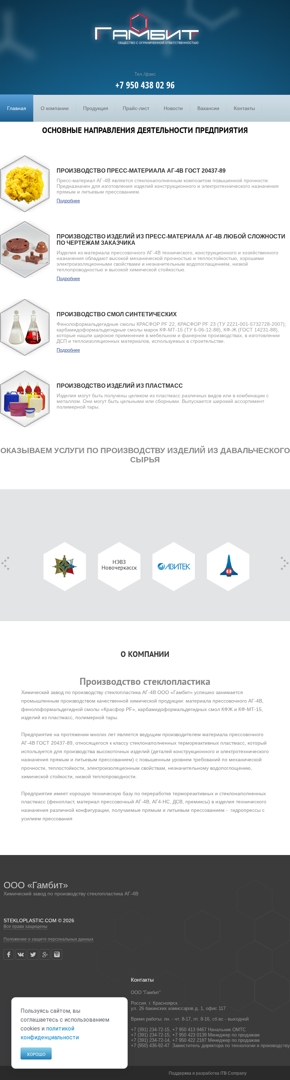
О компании (55, 108)
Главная (16, 108)
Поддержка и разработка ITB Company (207, 1073)
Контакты (244, 108)
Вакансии (208, 108)
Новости (173, 108)
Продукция (95, 108)
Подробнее (68, 200)
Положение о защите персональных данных (48, 939)
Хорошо (36, 1054)
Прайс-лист (136, 108)
